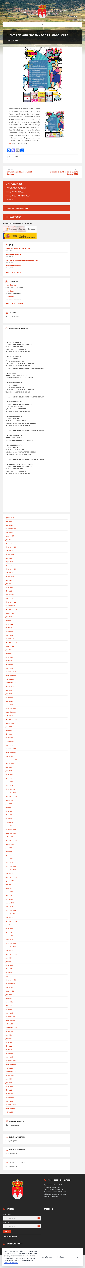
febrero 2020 (10, 701)
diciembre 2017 (11, 789)
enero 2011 (9, 1057)
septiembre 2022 (11, 609)
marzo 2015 (9, 899)
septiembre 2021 (11, 642)
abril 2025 (9, 543)
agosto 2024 (10, 554)
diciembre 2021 (11, 639)
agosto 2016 (10, 844)
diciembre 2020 (11, 672)
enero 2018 (9, 785)
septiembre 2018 (11, 760)
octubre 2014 (10, 917)
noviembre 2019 (11, 712)
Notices (15, 40)
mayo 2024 (9, 562)
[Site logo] (42, 18)
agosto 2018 (10, 763)
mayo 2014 (9, 929)
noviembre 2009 (11, 1108)
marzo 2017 (9, 818)
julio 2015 (9, 885)
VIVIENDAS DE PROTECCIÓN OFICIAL (18, 249)
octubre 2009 (10, 1112)
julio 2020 (9, 690)
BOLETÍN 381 (10, 291)
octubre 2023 (10, 573)
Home (9, 40)
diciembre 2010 (11, 1061)
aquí (10, 143)
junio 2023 (9, 584)
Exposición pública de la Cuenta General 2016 (64, 173)
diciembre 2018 (11, 749)
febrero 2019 (10, 741)
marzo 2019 (9, 738)
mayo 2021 (9, 657)
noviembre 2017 (11, 793)
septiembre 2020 (11, 683)
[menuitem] (37, 184)
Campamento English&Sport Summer (19, 173)
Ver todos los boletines (14, 303)
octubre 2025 (10, 532)
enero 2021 (9, 668)
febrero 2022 (10, 631)
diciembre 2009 (11, 1105)
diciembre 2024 (11, 547)
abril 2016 (9, 855)
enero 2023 (9, 598)
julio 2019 (9, 727)
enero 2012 (9, 1013)
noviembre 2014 (11, 914)
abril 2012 (9, 1006)
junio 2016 (9, 852)
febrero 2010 (10, 1097)
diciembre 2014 (11, 910)
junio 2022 (9, 620)
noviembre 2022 (11, 606)
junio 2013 (9, 962)
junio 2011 (9, 1039)
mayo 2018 (9, 774)
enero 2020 (9, 705)
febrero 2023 (10, 595)
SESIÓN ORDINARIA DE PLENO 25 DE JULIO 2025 (22, 260)
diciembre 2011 (11, 1017)
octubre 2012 (10, 987)
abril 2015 (9, 895)
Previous (10, 169)
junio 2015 (9, 888)
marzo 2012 (9, 1009)
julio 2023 (9, 580)
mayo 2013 (9, 965)
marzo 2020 (9, 697)
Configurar (74, 1257)
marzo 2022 (9, 628)
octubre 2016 (10, 837)
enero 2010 (9, 1101)
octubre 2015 (10, 874)
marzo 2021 (9, 661)
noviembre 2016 (11, 833)
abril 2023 (9, 591)
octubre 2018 (10, 756)
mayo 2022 (9, 624)
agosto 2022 (10, 613)
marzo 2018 (9, 782)
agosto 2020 (10, 686)
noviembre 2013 (11, 947)
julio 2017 (9, 804)
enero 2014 (9, 940)
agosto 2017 (10, 800)
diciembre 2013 (11, 943)
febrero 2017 (10, 822)
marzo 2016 (9, 859)
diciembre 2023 (11, 569)
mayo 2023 (9, 587)
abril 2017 (9, 815)
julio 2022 (9, 617)
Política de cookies (11, 1263)
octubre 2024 (10, 551)
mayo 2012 (9, 1002)
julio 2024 (9, 558)
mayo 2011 (9, 1042)
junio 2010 (9, 1083)
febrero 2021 (10, 664)
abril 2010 (9, 1090)
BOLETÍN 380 (10, 297)
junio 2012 (9, 998)
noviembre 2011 (11, 1020)
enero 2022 (9, 635)
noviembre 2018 (11, 752)
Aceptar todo (47, 1257)
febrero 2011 (10, 1053)
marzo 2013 (9, 973)
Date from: (7, 1215)
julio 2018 (9, 767)
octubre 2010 (10, 1068)
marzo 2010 (9, 1094)
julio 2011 (9, 1035)
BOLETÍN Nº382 (11, 285)
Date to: (6, 1222)
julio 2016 (9, 848)
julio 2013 (9, 958)
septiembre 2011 (11, 1028)
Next (76, 169)
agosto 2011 (10, 1031)
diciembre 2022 (11, 602)
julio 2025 (9, 540)
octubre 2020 (10, 679)
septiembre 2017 (11, 796)
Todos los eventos (10, 1236)
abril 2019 (9, 734)
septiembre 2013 (11, 954)
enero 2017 (9, 826)
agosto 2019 (10, 723)
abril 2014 (9, 932)
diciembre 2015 (11, 866)
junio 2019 (9, 730)
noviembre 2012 (11, 984)
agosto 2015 (10, 881)
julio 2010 (9, 1079)
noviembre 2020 (11, 675)
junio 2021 (9, 653)
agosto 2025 (10, 536)
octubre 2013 (10, 951)
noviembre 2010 (11, 1064)
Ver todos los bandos (13, 272)
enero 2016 (9, 862)
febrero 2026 (10, 525)
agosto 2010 (10, 1075)
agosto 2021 (10, 646)
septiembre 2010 (11, 1072)
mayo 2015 (9, 892)
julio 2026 (9, 521)
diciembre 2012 (11, 980)
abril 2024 (9, 565)
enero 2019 (9, 745)
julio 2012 (9, 995)
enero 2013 (9, 976)
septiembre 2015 (11, 877)
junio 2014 (9, 925)
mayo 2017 (9, 811)
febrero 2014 (10, 936)
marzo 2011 (9, 1050)
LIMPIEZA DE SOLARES (13, 254)
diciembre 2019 (11, 708)
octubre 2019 (10, 716)
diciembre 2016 (11, 830)
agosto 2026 (10, 518)
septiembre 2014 (11, 921)
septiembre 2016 (11, 840)
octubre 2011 (10, 1024)
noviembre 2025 (11, 529)
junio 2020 (9, 694)
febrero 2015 (10, 903)
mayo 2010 (9, 1086)
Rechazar (61, 1257)
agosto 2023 (10, 576)
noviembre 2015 (11, 870)
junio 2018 (9, 771)
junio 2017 (9, 807)
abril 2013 (9, 969)
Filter (7, 1231)
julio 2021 (9, 650)
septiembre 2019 (11, 719)
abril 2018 (9, 778)
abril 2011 (9, 1046)
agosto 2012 (10, 991)
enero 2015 (9, 907)
